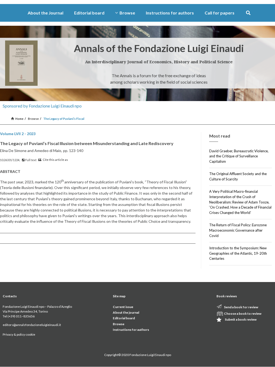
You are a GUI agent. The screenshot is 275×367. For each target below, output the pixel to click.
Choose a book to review (242, 314)
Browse (127, 12)
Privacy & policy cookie (19, 334)
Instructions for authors (170, 12)
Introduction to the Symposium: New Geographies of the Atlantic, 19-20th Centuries (238, 253)
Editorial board (89, 12)
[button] (248, 13)
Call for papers (219, 12)
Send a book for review (241, 307)
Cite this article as (55, 159)
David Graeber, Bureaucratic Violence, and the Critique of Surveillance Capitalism (239, 156)
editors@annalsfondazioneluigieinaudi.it (32, 325)
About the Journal (45, 12)
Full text (31, 160)
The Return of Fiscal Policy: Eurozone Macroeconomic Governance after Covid (238, 230)
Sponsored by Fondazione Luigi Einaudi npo (42, 105)
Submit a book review (240, 319)
